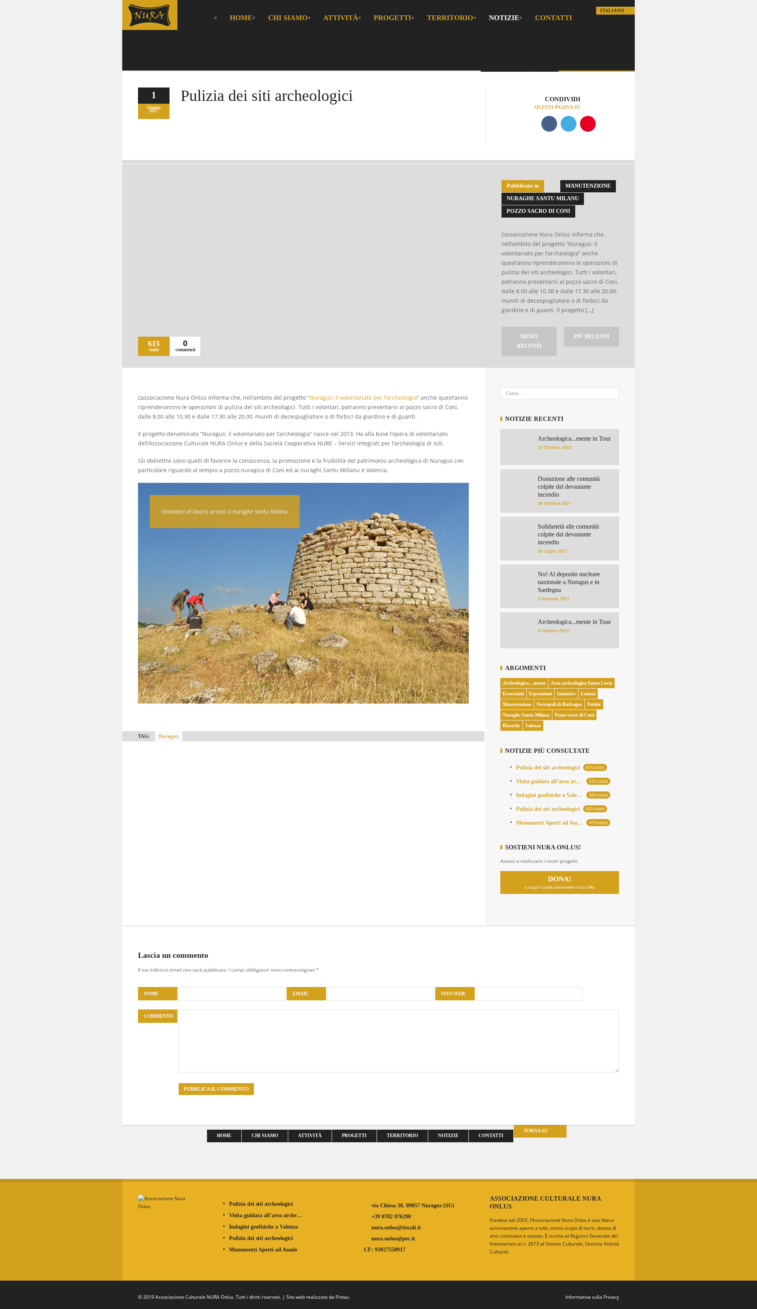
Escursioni (513, 693)
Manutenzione (588, 186)
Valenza (533, 725)
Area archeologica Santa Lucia (581, 683)
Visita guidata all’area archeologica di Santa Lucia (549, 781)
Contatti (553, 18)
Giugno (154, 107)
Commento (158, 1016)
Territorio (450, 18)
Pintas (342, 1297)
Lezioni (588, 693)
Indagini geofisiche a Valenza (549, 795)
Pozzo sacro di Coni (538, 211)
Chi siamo (288, 18)
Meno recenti (529, 341)
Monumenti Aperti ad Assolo (549, 823)
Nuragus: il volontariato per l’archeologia (363, 397)
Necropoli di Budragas (559, 704)
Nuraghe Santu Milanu (543, 198)
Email (301, 993)
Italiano (612, 10)
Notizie (504, 18)
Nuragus (169, 736)
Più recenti (591, 336)
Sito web (453, 993)
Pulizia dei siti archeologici (548, 768)
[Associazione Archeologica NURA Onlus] (149, 25)
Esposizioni (540, 693)
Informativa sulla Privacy (592, 1297)
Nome (152, 993)
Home (241, 18)
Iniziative (566, 693)
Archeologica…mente (524, 683)
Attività (340, 18)
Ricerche (511, 725)
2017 (153, 110)
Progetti (392, 18)
